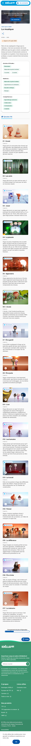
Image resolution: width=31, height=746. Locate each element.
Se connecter (24, 3)
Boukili (9, 712)
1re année (6, 72)
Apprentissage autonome (10, 99)
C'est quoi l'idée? (6, 26)
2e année (14, 72)
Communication (8, 105)
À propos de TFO (7, 690)
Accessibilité (5, 729)
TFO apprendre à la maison (9, 709)
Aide (26, 639)
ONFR (9, 715)
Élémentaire (7, 66)
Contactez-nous (21, 687)
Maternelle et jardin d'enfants (11, 69)
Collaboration (7, 102)
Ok (16, 742)
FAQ (21, 690)
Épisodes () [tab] (6, 117)
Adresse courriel (7, 664)
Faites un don (7, 696)
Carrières (7, 693)
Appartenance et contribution (11, 84)
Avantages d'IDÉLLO (7, 687)
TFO (9, 706)
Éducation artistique (9, 87)
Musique (6, 90)
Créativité (6, 108)
